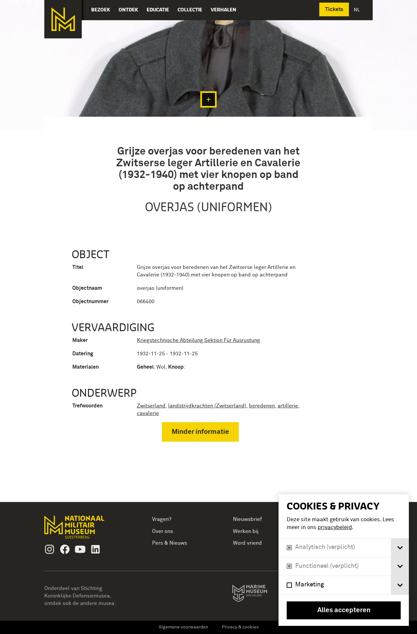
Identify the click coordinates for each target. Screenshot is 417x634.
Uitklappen (208, 99)
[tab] (400, 547)
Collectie (190, 10)
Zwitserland (151, 405)
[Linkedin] (95, 549)
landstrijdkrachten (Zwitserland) (207, 405)
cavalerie (148, 413)
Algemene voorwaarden (183, 627)
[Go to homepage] (84, 530)
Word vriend (247, 543)
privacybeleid (335, 527)
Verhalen (223, 10)
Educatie (158, 10)
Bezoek (100, 10)
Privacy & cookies (240, 627)
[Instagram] (49, 549)
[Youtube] (80, 549)
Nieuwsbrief (247, 519)
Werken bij (246, 531)
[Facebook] (65, 549)
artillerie (288, 405)
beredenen (262, 405)
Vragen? (161, 519)
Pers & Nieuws (169, 543)
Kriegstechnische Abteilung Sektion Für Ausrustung (198, 340)
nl (357, 9)
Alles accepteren (343, 610)
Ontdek (128, 10)
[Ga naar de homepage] (63, 19)
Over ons (162, 531)
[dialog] (344, 560)
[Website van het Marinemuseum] (258, 594)
